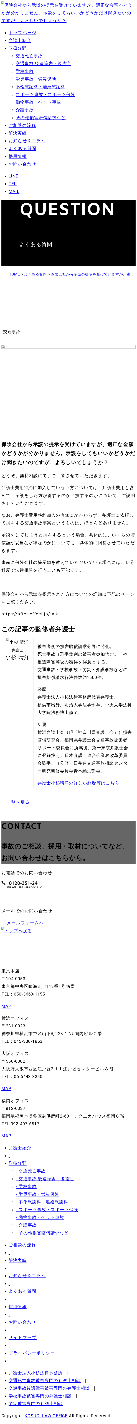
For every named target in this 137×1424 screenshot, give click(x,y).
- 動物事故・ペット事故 (40, 1217)
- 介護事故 (26, 1225)
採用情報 (18, 156)
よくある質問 (22, 148)
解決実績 (18, 133)
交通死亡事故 (29, 55)
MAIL (14, 191)
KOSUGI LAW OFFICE (46, 1415)
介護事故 (25, 109)
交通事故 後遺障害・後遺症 (43, 63)
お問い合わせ (22, 164)
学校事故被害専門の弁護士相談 (40, 1395)
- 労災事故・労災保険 (37, 1194)
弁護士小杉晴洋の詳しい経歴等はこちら (78, 783)
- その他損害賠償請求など (42, 1232)
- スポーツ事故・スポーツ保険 (47, 1209)
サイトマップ (23, 1337)
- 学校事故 (26, 1186)
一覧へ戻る (18, 802)
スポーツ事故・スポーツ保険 (45, 94)
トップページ (22, 32)
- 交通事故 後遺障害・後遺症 (45, 1178)
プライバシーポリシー (32, 1352)
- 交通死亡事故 (31, 1171)
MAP (6, 1006)
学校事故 (25, 71)
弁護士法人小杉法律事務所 (35, 1372)
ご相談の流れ (22, 125)
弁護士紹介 (20, 40)
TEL (13, 183)
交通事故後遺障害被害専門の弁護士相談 (49, 1388)
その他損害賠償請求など (41, 117)
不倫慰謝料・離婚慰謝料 (40, 86)
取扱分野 (18, 48)
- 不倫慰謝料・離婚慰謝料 (42, 1201)
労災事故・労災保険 (36, 79)
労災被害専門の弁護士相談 (36, 1403)
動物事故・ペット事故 (38, 102)
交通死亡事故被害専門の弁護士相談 (45, 1380)
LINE (13, 176)
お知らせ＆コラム (27, 140)
